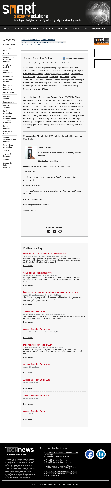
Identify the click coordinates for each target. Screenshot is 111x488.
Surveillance (8, 150)
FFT (81, 74)
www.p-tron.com (30, 210)
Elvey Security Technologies (54, 109)
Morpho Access (60, 80)
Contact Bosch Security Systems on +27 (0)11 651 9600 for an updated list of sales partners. (52, 103)
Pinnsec (54, 118)
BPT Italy (45, 136)
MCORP (80, 115)
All (43, 67)
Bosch (76, 70)
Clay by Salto (63, 74)
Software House (70, 86)
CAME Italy (55, 136)
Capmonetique (36, 74)
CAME (26, 74)
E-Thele (71, 109)
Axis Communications (62, 70)
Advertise (76, 28)
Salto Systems (38, 121)
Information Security (7, 97)
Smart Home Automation (8, 146)
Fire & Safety (8, 92)
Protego (76, 118)
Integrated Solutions (7, 106)
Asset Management (8, 71)
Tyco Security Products (48, 124)
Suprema (27, 89)
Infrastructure (8, 102)
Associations (8, 76)
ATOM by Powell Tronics (41, 70)
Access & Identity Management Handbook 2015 (39, 63)
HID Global (64, 77)
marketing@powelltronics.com (36, 204)
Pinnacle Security (41, 118)
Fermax (74, 74)
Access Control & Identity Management (9, 59)
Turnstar (36, 89)
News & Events (9, 53)
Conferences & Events (9, 80)
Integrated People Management (47, 115)
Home (7, 28)
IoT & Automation (7, 112)
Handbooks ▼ (99, 28)
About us (18, 28)
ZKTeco (45, 89)
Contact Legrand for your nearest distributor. (52, 106)
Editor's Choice (9, 44)
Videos (6, 159)
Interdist (66, 115)
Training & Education (7, 155)
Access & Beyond (50, 97)
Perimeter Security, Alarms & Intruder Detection (9, 119)
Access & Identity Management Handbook (38, 39)
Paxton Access (74, 80)
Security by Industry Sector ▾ (7, 165)
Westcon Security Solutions (70, 124)
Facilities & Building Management (8, 87)
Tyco (34, 124)
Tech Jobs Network (7, 49)
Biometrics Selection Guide (32, 44)
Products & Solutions (7, 132)
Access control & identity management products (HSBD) (44, 42)
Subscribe (63, 28)
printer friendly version (76, 58)
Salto (74, 83)
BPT (82, 70)
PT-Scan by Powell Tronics (58, 83)
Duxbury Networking (32, 109)
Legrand (48, 80)
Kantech (39, 80)
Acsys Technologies (64, 67)
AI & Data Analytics (7, 66)
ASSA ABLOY (40, 100)
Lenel (73, 115)
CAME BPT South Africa (57, 100)
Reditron (27, 121)
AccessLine (50, 67)
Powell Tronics (65, 118)
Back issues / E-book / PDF (40, 28)
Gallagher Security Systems (68, 112)
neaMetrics (28, 118)
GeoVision (54, 77)
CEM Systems (51, 74)
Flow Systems (29, 77)
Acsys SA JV (64, 97)
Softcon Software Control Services (46, 86)
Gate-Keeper (42, 77)
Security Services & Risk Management (9, 139)
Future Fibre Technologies (43, 112)
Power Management (8, 127)
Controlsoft (77, 106)
